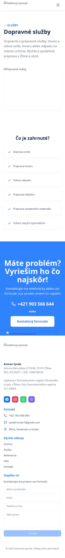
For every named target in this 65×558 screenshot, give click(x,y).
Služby (12, 25)
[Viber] (31, 399)
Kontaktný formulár (32, 321)
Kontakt (8, 466)
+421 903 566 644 (36, 304)
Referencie (10, 455)
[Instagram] (15, 399)
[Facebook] (7, 399)
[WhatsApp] (23, 399)
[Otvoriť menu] (58, 5)
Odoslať (32, 533)
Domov (8, 444)
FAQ (6, 461)
